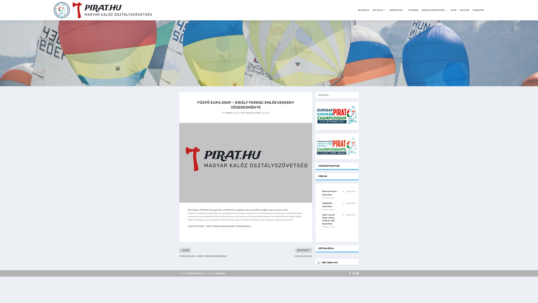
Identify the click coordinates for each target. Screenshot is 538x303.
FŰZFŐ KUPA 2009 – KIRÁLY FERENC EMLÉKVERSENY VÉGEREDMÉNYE (219, 226)
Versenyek (395, 10)
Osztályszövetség (433, 10)
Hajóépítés (327, 203)
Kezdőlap (363, 10)
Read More (327, 195)
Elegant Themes (195, 273)
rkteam (229, 113)
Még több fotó (330, 262)
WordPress (220, 273)
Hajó (454, 10)
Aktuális (377, 10)
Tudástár (478, 10)
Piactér (464, 10)
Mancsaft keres (329, 191)
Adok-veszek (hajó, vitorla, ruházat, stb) (328, 218)
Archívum (250, 113)
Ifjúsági (413, 10)
